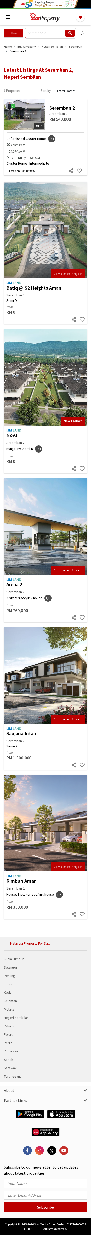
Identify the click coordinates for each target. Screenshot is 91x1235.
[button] (13, 33)
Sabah (8, 1059)
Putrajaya (11, 1051)
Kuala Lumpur (14, 959)
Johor (8, 984)
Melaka (9, 1009)
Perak (8, 1034)
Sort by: (46, 90)
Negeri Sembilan (16, 1017)
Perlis (8, 1043)
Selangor (10, 967)
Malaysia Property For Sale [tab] (30, 943)
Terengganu (13, 1076)
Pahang (9, 1026)
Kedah (8, 992)
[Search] (70, 33)
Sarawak (10, 1068)
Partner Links (15, 1100)
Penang (9, 975)
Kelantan (10, 1001)
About (9, 1090)
